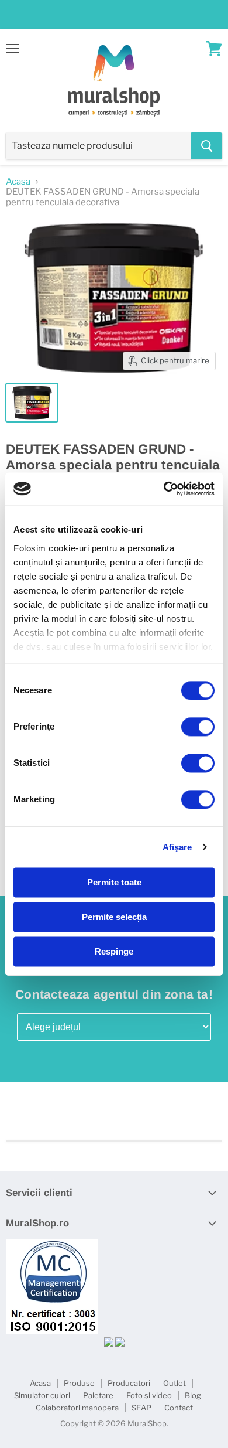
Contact (178, 1407)
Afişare (177, 847)
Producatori (129, 1383)
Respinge (114, 951)
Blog (193, 1395)
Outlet (174, 1383)
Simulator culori (42, 1395)
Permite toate (114, 882)
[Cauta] (206, 145)
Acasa (18, 182)
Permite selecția (114, 917)
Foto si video (149, 1395)
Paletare (98, 1395)
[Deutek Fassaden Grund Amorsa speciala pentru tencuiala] (31, 402)
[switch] (198, 726)
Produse (79, 1383)
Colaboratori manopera (77, 1407)
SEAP (141, 1407)
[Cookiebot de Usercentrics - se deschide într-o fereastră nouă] (164, 488)
